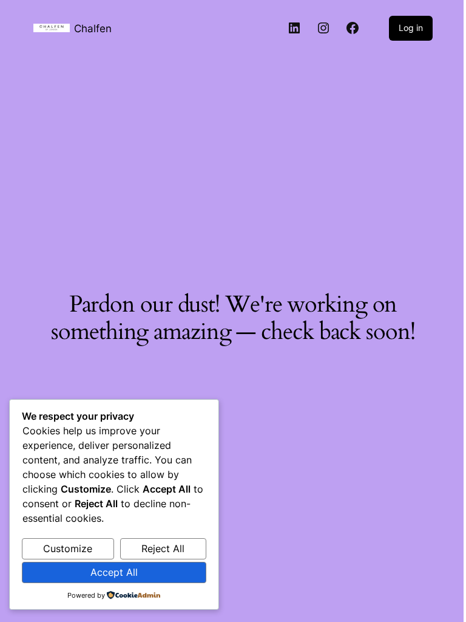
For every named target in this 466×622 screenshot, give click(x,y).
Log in (411, 27)
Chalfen (93, 28)
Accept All (114, 572)
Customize (67, 548)
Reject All (162, 548)
